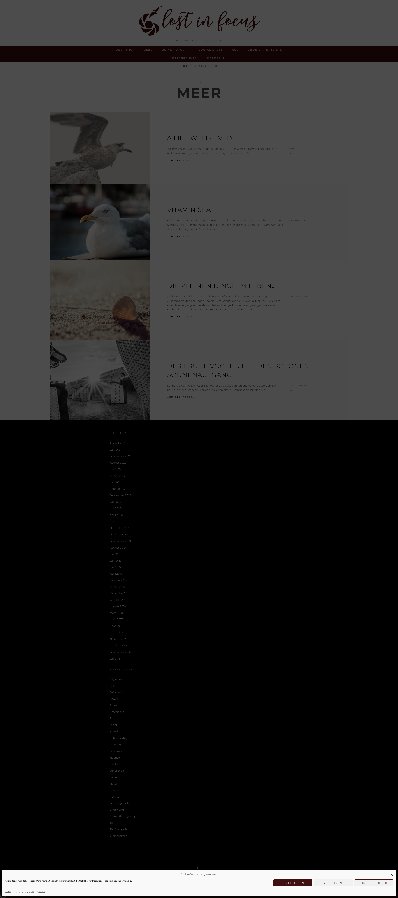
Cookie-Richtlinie (12, 892)
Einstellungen (374, 883)
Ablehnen (333, 883)
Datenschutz (28, 892)
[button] (391, 874)
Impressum (40, 892)
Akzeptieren (292, 883)
